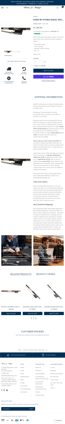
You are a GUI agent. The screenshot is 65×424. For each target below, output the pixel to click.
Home (19, 350)
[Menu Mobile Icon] (2, 7)
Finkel (35, 16)
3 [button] (33, 318)
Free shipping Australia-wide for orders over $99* (32, 2)
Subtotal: (36, 66)
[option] (16, 31)
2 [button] (31, 318)
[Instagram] (4, 390)
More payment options (48, 81)
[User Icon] (57, 7)
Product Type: (37, 24)
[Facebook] (1, 390)
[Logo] (32, 7)
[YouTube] (7, 390)
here (46, 137)
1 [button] (29, 318)
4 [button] (35, 318)
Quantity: (36, 58)
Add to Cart (11, 313)
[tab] (21, 274)
